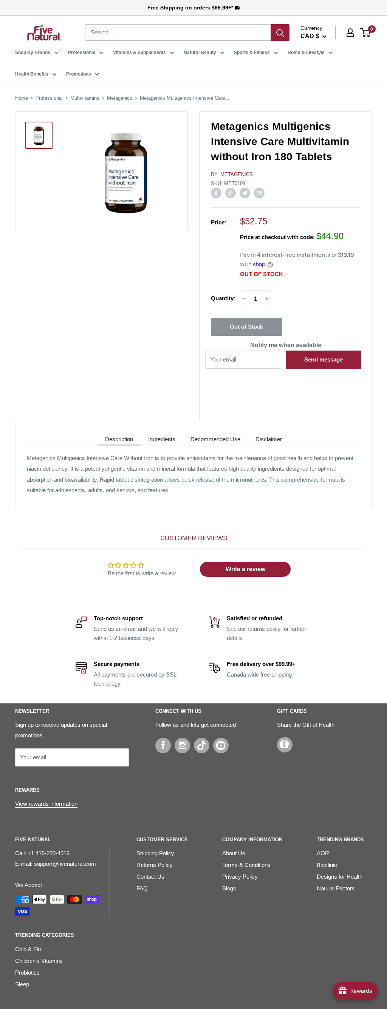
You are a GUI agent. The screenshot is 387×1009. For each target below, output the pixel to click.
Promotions (78, 74)
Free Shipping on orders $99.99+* (191, 8)
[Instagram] (182, 745)
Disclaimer (268, 439)
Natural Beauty (200, 52)
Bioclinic (327, 865)
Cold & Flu (28, 949)
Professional (81, 52)
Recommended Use (215, 439)
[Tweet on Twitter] (245, 192)
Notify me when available (285, 345)
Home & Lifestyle (306, 52)
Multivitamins (84, 98)
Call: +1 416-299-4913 (42, 853)
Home (21, 98)
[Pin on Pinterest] (230, 192)
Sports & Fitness (252, 52)
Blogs (229, 888)
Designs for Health (339, 876)
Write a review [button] (245, 569)
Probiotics (27, 972)
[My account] (350, 32)
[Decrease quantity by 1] (244, 299)
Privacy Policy (240, 876)
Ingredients (161, 439)
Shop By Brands (32, 52)
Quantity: (223, 298)
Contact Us (150, 876)
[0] (365, 32)
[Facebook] (163, 745)
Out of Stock (246, 326)
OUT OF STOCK (261, 274)
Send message (323, 359)
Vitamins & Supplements (139, 52)
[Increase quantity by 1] (267, 299)
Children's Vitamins (39, 961)
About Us (233, 853)
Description (119, 439)
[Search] (280, 32)
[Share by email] (259, 192)
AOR (323, 853)
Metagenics (119, 98)
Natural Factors (336, 888)
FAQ (142, 888)
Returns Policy (154, 865)
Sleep (22, 984)
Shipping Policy (155, 853)
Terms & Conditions (246, 865)
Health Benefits (31, 74)
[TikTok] (201, 745)
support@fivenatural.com (65, 864)
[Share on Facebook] (216, 192)
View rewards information (46, 803)
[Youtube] (221, 745)
